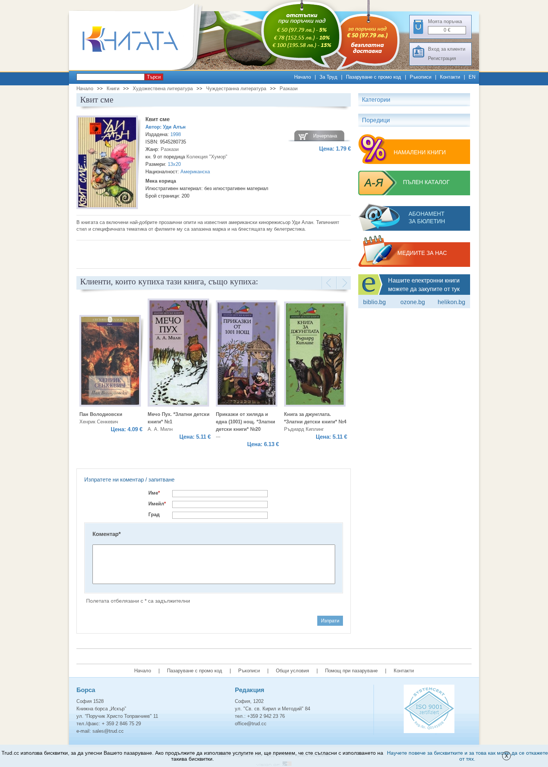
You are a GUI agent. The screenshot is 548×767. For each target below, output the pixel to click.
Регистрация (442, 58)
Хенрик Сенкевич (98, 421)
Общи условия (292, 670)
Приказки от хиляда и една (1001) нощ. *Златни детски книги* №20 (245, 421)
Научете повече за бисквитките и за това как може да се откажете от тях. (467, 756)
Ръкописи (420, 77)
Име (154, 493)
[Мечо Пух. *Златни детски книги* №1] (178, 354)
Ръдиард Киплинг (304, 429)
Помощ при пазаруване (351, 670)
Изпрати (330, 621)
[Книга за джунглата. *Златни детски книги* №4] (315, 355)
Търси (154, 77)
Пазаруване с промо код (373, 77)
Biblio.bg (374, 302)
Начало (302, 77)
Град (154, 514)
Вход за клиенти (446, 49)
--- (218, 436)
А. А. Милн (160, 429)
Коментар (106, 534)
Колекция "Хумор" (206, 157)
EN (472, 77)
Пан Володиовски (100, 414)
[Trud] (138, 68)
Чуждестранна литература (236, 88)
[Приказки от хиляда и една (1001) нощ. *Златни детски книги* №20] (246, 354)
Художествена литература (163, 88)
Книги (113, 88)
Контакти (450, 77)
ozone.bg (412, 302)
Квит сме (157, 119)
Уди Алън (174, 127)
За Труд (328, 77)
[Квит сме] (107, 163)
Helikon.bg (451, 302)
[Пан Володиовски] (110, 362)
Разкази (288, 88)
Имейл (157, 503)
